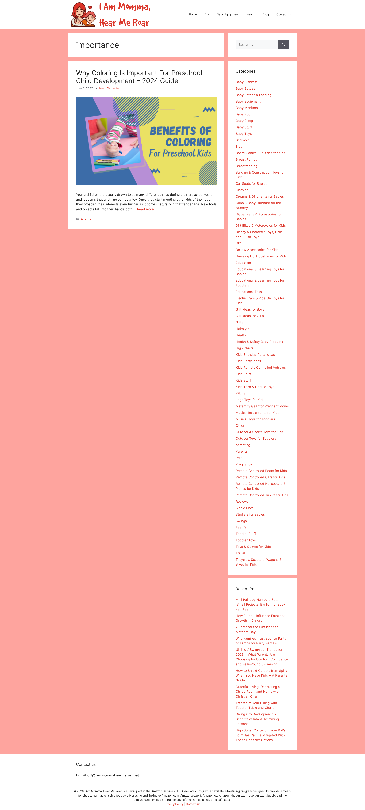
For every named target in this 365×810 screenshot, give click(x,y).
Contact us (283, 14)
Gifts (239, 322)
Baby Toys (244, 134)
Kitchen (241, 393)
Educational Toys (249, 292)
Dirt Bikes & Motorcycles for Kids (261, 225)
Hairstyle (242, 329)
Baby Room (244, 114)
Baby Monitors (247, 108)
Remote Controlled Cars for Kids (260, 477)
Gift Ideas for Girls (250, 316)
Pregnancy (244, 464)
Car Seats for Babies (251, 183)
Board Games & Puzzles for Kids (260, 153)
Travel (240, 553)
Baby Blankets (247, 82)
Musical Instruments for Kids (257, 413)
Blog (266, 14)
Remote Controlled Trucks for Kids (262, 495)
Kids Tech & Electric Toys (255, 387)
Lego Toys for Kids (250, 400)
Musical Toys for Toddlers (255, 419)
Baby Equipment (228, 14)
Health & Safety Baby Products (259, 342)
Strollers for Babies (250, 514)
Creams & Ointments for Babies (260, 196)
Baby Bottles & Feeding (253, 95)
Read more (145, 209)
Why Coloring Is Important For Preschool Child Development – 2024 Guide (139, 77)
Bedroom (243, 140)
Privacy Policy (174, 804)
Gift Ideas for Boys (250, 309)
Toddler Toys (246, 540)
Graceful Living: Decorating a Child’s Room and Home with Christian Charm (258, 691)
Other (240, 425)
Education (243, 263)
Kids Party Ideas (248, 361)
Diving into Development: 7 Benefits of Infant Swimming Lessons (257, 719)
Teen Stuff (244, 527)
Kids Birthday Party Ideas (255, 354)
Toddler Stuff (246, 534)
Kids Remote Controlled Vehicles (261, 367)
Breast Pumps (246, 159)
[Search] (283, 44)
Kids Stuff (86, 219)
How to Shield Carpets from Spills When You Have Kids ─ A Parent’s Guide (261, 675)
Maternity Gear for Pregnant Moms (262, 406)
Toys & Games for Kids (253, 547)
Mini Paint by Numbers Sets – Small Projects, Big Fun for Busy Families (260, 604)
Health (250, 14)
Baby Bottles (245, 88)
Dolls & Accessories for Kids (257, 250)
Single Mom (245, 508)
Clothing (242, 190)
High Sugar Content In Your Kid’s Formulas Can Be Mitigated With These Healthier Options (260, 735)
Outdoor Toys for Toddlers (256, 438)
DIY (207, 14)
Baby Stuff (244, 127)
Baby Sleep (244, 121)
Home (193, 14)
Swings (241, 521)
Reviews (242, 501)
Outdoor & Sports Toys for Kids (259, 432)
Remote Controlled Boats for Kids (261, 471)
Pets (239, 458)
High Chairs (244, 348)
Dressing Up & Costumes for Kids (261, 256)
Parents (242, 451)
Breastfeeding (246, 166)
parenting (243, 445)
